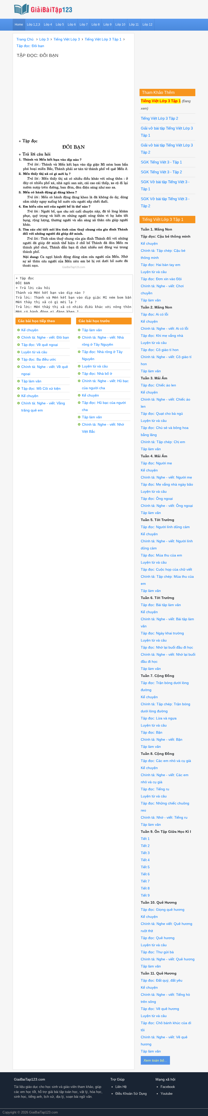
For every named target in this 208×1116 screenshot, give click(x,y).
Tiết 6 (145, 874)
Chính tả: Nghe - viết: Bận (161, 739)
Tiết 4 (145, 860)
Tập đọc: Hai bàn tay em (160, 265)
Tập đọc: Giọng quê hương (162, 909)
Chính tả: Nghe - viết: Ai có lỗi (164, 328)
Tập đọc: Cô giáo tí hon (160, 350)
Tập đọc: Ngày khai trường (162, 633)
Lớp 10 (120, 24)
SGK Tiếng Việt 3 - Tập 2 (161, 172)
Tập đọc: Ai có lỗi (154, 314)
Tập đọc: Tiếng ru (155, 789)
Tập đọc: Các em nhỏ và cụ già (166, 761)
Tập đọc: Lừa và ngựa (159, 718)
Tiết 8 (145, 888)
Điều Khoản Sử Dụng (131, 1094)
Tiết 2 (145, 846)
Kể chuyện (29, 330)
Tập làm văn (31, 381)
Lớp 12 (147, 24)
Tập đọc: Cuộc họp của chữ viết (166, 569)
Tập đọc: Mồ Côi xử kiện (41, 388)
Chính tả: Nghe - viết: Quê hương (168, 959)
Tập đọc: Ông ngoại (157, 499)
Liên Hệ (121, 1087)
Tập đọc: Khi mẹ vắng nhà (162, 336)
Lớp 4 (48, 24)
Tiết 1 (145, 839)
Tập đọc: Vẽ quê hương (160, 1009)
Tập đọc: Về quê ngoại (39, 345)
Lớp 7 (84, 24)
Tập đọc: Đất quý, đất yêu (161, 980)
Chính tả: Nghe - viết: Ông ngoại (167, 506)
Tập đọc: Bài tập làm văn (161, 605)
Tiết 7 (145, 881)
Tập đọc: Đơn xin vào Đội (161, 279)
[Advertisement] (73, 96)
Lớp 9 (107, 24)
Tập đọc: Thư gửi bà (157, 952)
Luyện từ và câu (34, 352)
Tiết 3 (145, 853)
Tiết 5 (145, 867)
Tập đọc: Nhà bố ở (97, 373)
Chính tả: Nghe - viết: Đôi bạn (45, 337)
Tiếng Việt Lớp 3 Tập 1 (161, 101)
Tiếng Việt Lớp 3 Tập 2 (159, 118)
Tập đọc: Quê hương (158, 938)
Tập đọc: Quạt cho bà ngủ (162, 413)
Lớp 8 (96, 24)
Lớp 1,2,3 (33, 24)
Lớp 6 (72, 24)
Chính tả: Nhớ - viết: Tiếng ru (164, 817)
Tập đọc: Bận (151, 732)
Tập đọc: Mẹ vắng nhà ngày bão (167, 484)
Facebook (168, 1087)
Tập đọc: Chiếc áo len (158, 385)
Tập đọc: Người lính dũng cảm (165, 527)
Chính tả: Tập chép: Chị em (163, 442)
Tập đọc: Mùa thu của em (161, 555)
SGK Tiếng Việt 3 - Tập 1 (161, 162)
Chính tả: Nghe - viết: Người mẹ (166, 477)
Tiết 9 (145, 895)
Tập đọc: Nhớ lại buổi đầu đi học (167, 647)
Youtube (166, 1094)
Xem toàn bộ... (155, 1060)
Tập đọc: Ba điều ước (38, 359)
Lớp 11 (134, 24)
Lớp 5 (60, 24)
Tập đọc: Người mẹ (156, 463)
